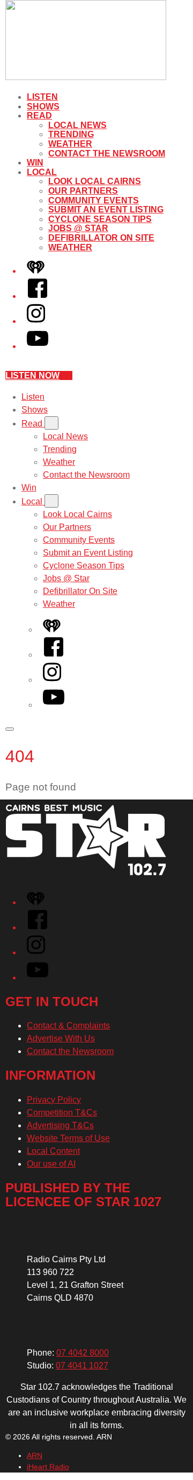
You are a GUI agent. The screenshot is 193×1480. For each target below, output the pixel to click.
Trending (71, 134)
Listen (42, 96)
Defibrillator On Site (101, 237)
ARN (34, 1455)
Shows (43, 106)
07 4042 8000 (82, 1352)
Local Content (53, 1150)
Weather (70, 143)
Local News (77, 125)
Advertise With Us (61, 1038)
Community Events (93, 200)
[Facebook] (37, 295)
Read (39, 115)
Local (42, 172)
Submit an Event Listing (106, 209)
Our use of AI (51, 1163)
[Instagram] (36, 321)
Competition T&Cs (62, 1112)
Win (35, 162)
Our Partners (83, 190)
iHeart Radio (48, 1466)
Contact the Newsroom (106, 153)
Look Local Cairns (94, 181)
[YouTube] (37, 346)
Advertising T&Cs (60, 1125)
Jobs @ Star (78, 228)
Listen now (32, 375)
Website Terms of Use (68, 1138)
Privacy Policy (54, 1099)
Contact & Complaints (68, 1025)
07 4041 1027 (82, 1365)
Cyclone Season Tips (100, 219)
